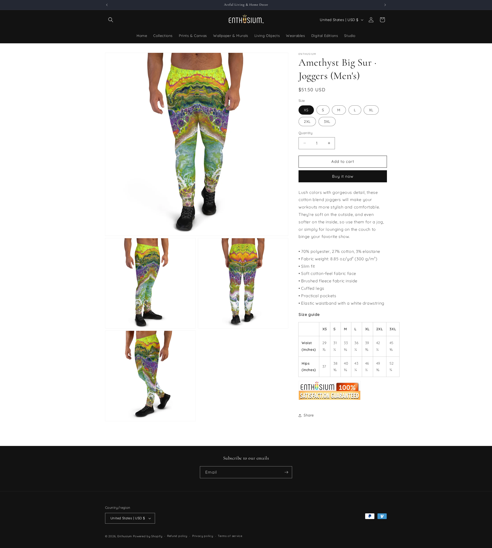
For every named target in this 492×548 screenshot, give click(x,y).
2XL (307, 121)
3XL (327, 121)
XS (306, 110)
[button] (110, 19)
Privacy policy (202, 536)
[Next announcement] (385, 5)
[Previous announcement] (106, 5)
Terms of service (230, 536)
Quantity (305, 133)
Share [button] (309, 415)
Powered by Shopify (147, 536)
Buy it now (342, 176)
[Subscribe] (286, 472)
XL (371, 110)
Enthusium (125, 536)
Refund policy (177, 536)
